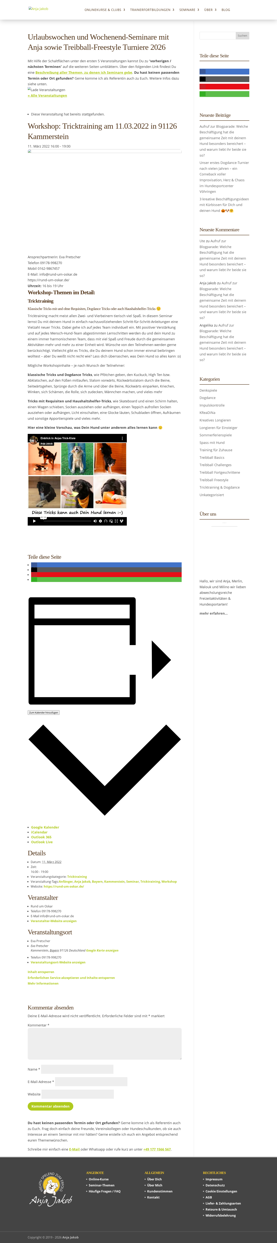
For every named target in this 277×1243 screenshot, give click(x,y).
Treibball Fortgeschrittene (220, 472)
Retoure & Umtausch (221, 1209)
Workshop (169, 881)
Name (34, 1069)
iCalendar (39, 832)
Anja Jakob (82, 881)
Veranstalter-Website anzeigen (54, 921)
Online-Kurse (99, 1179)
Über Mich (154, 1185)
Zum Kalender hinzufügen (43, 712)
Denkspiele (208, 390)
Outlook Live (42, 842)
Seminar (132, 881)
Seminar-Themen (102, 1185)
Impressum (214, 1179)
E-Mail (75, 1149)
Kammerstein (114, 881)
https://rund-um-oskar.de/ (64, 886)
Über (208, 10)
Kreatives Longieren (215, 420)
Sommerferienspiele (216, 435)
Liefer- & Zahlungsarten (223, 1203)
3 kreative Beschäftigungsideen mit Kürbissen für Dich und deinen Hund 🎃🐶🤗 (224, 205)
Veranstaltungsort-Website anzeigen (58, 962)
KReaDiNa (207, 412)
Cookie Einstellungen (221, 1191)
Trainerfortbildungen (150, 10)
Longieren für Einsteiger (218, 427)
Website (34, 1094)
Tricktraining (77, 877)
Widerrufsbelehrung (221, 1215)
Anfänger (66, 881)
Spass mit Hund (212, 442)
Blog (226, 10)
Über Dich (154, 1179)
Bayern (97, 881)
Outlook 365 (41, 837)
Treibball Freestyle (214, 480)
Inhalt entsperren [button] (41, 972)
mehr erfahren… (214, 613)
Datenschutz (215, 1185)
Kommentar (38, 1025)
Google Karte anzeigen (102, 950)
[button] (34, 565)
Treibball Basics (212, 457)
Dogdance (208, 397)
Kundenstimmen (160, 1191)
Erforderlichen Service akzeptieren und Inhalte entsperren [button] (71, 978)
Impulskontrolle (212, 405)
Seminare (187, 10)
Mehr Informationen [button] (43, 983)
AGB (209, 1197)
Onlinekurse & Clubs (103, 10)
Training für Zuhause (216, 450)
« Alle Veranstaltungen (47, 95)
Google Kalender (45, 827)
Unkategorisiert (212, 495)
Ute (202, 241)
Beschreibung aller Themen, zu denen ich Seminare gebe (83, 72)
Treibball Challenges (216, 465)
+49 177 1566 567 (157, 1149)
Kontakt (153, 1197)
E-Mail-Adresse (41, 1081)
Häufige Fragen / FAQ (105, 1191)
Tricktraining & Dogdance (220, 487)
